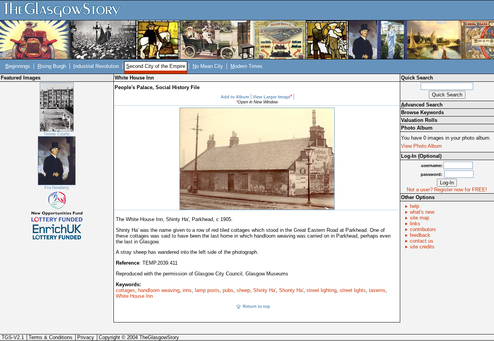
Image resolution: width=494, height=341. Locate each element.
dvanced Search (422, 105)
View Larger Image (271, 97)
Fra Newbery (56, 187)
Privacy (85, 337)
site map (419, 218)
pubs (228, 290)
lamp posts (207, 290)
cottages (125, 290)
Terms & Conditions (51, 337)
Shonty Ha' (291, 290)
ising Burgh (51, 66)
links (415, 223)
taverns (377, 290)
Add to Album (235, 97)
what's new (422, 212)
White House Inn (134, 296)
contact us (421, 241)
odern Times (246, 66)
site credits (422, 247)
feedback (420, 235)
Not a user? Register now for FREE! (447, 189)
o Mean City (208, 66)
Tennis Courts (57, 134)
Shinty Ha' (264, 290)
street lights (353, 290)
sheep (243, 290)
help (414, 206)
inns (187, 290)
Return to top (256, 306)
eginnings (17, 66)
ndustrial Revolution (96, 66)
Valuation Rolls (419, 120)
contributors (423, 229)
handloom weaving (158, 290)
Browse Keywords (422, 112)
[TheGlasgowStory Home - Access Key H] (64, 10)
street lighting (321, 290)
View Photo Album (421, 146)
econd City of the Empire (155, 66)
